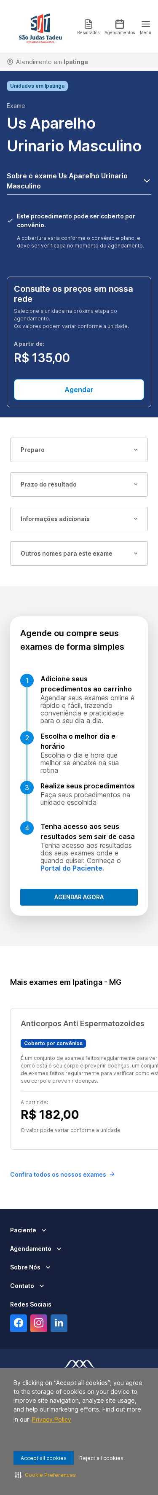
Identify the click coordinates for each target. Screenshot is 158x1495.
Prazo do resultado (49, 484)
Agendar (79, 389)
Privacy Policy (51, 1419)
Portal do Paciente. (72, 868)
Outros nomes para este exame (66, 553)
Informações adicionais (55, 518)
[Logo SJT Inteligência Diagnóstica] (40, 26)
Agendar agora (79, 897)
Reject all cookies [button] (101, 1458)
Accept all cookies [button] (44, 1458)
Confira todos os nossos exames (58, 1174)
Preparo (33, 449)
